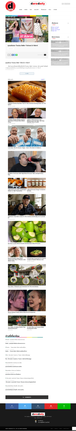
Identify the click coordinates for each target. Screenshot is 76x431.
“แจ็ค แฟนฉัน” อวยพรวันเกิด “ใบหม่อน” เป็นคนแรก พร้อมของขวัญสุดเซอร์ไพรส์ (20, 382)
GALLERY (36, 9)
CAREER (60, 428)
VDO (31, 9)
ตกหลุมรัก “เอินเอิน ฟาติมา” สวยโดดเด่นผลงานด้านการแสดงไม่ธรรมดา (60, 63)
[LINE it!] (16, 54)
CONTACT (56, 428)
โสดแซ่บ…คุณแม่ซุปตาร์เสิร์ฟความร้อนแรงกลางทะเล (15, 343)
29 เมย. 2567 (11, 48)
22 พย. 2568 (7, 372)
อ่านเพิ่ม (26, 73)
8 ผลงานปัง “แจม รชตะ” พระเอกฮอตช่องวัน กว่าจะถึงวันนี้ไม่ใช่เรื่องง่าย (60, 54)
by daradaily (12, 349)
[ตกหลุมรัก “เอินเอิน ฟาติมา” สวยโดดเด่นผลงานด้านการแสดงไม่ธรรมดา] (60, 60)
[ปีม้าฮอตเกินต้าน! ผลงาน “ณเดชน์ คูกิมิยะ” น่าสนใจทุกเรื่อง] (60, 42)
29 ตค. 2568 (7, 380)
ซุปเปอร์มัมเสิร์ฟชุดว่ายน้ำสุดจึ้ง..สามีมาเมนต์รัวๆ (14, 390)
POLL (50, 9)
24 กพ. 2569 (7, 357)
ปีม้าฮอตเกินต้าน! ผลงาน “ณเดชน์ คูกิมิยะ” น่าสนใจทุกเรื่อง (60, 45)
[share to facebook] (13, 54)
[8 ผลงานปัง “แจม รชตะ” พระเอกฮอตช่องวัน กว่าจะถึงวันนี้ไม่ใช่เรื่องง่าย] (60, 51)
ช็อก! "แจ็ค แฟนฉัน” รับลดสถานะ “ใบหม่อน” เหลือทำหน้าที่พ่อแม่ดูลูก (18, 359)
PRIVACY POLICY (66, 428)
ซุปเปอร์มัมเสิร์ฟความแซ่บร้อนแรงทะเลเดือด (13, 366)
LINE (64, 407)
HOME (20, 9)
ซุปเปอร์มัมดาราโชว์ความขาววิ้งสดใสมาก (13, 374)
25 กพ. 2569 (7, 349)
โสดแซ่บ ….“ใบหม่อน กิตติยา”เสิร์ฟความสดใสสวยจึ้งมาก (16, 351)
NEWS (25, 9)
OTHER (55, 9)
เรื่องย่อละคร (43, 9)
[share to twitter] (15, 54)
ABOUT (52, 428)
